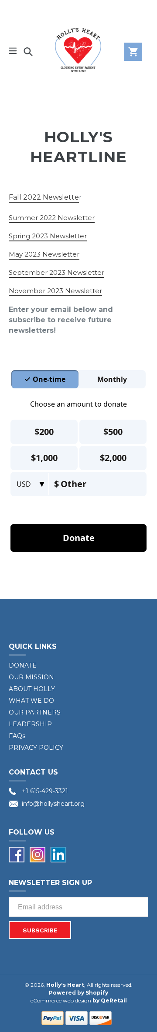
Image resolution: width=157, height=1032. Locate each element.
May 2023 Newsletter (44, 254)
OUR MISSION (31, 677)
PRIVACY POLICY (36, 747)
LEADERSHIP (30, 724)
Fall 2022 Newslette (44, 197)
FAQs (17, 736)
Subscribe (40, 930)
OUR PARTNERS (35, 712)
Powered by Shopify (78, 992)
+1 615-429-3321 (45, 791)
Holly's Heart (65, 985)
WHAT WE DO (31, 701)
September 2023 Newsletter (56, 272)
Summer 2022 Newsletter (52, 218)
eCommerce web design (61, 1000)
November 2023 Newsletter (55, 291)
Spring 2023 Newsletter (48, 236)
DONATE (23, 665)
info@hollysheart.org (53, 804)
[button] (13, 51)
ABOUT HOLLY (32, 689)
